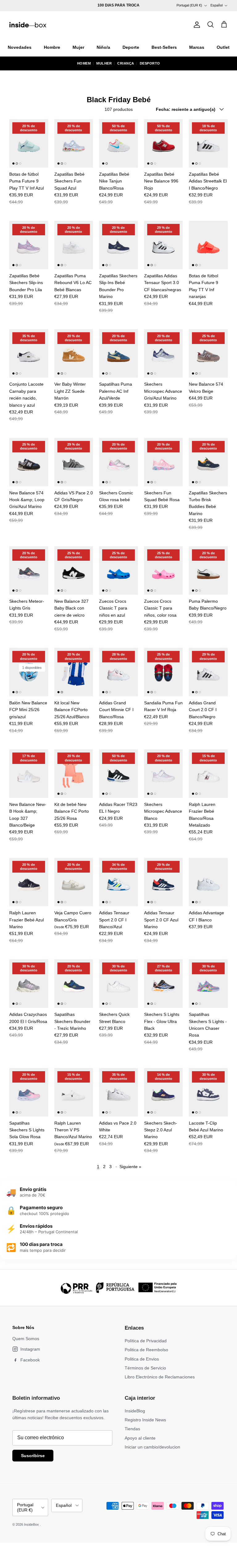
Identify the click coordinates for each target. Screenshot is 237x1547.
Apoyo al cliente (140, 1438)
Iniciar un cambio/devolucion (152, 1446)
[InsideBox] (27, 24)
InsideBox (32, 1524)
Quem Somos (25, 1338)
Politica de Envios (142, 1358)
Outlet (223, 47)
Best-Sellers (164, 47)
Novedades (19, 47)
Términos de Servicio (145, 1367)
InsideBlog (135, 1410)
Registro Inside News (145, 1419)
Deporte (131, 47)
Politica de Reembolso (146, 1349)
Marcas (196, 47)
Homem (84, 63)
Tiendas (132, 1428)
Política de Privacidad (146, 1340)
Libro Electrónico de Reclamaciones (160, 1376)
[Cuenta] (196, 24)
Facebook (30, 1359)
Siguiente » (130, 1166)
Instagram (30, 1349)
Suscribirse (33, 1455)
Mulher (104, 63)
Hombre (52, 47)
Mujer (78, 47)
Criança (125, 63)
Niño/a (103, 47)
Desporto (150, 63)
